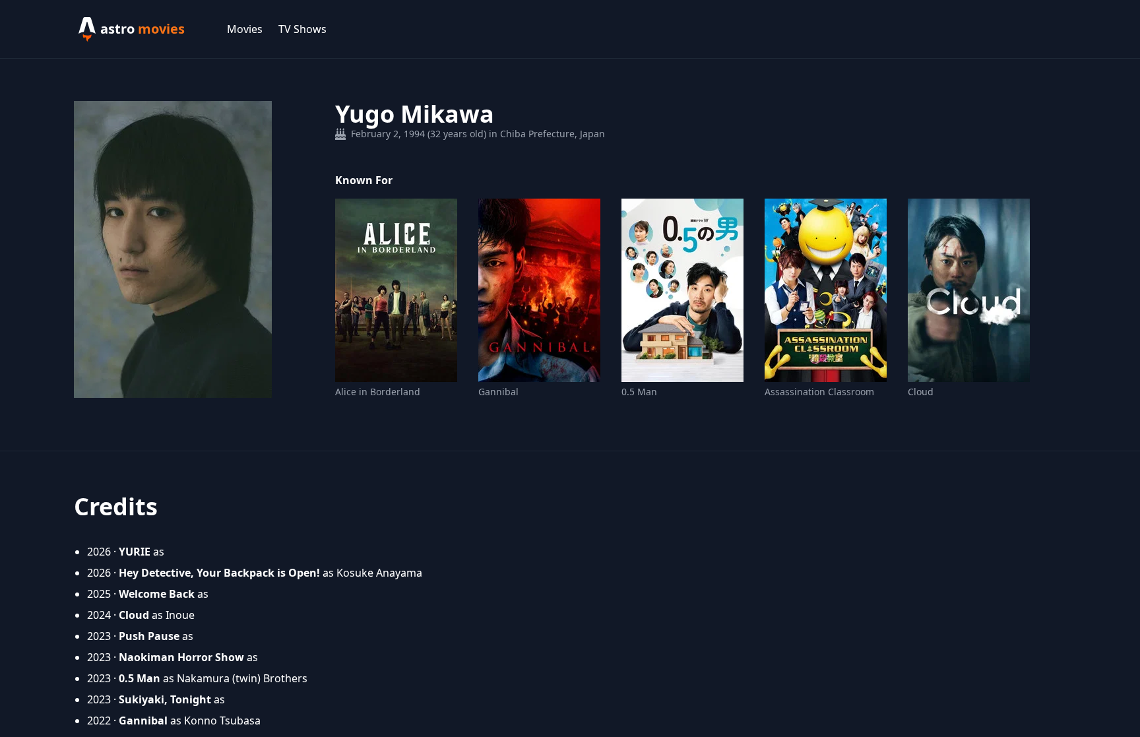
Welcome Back (157, 594)
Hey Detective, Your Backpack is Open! (219, 572)
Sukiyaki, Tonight (165, 699)
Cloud (921, 391)
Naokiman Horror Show (181, 657)
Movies (245, 29)
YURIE (134, 551)
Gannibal (498, 391)
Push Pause (149, 636)
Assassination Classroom (819, 391)
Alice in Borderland (377, 391)
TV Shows (302, 29)
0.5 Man (639, 391)
